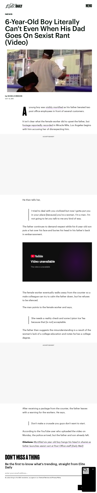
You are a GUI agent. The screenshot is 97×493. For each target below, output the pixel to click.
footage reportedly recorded (37, 125)
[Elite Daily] (14, 5)
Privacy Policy (56, 477)
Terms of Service (44, 477)
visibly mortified (54, 107)
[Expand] (85, 469)
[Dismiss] (93, 469)
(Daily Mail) (77, 445)
